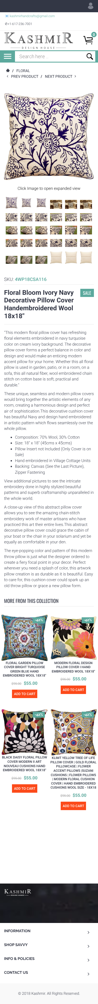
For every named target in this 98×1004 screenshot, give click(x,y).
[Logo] (38, 40)
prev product (26, 77)
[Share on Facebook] (9, 640)
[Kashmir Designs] (17, 892)
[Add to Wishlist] (8, 622)
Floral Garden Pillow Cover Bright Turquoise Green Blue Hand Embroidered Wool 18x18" (24, 669)
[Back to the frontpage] (7, 71)
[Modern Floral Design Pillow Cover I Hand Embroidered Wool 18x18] (73, 638)
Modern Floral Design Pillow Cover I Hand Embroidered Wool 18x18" (73, 667)
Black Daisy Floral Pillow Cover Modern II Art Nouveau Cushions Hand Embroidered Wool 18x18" (24, 763)
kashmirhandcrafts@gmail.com (32, 16)
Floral (23, 71)
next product (60, 77)
